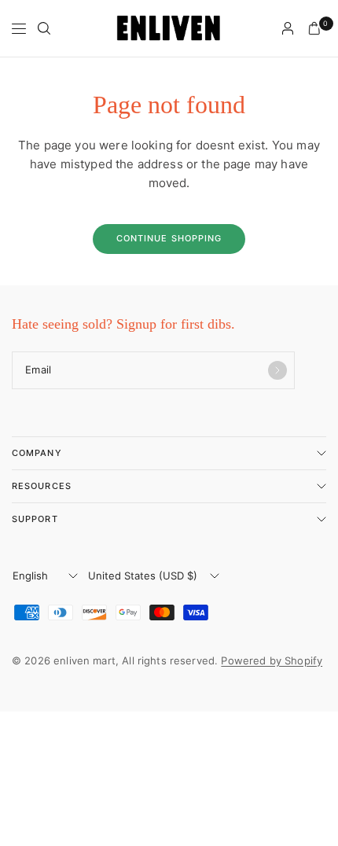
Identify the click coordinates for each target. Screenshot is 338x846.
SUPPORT (35, 518)
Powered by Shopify (271, 660)
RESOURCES (42, 485)
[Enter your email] (277, 370)
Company (37, 452)
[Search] (44, 28)
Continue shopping (169, 238)
